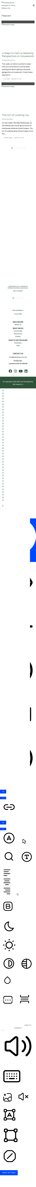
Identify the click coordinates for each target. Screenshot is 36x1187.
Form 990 (18, 314)
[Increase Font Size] (3, 791)
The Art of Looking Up (15, 115)
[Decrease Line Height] (3, 829)
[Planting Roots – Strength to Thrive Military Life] (10, 5)
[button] (12, 516)
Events (18, 336)
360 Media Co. (18, 384)
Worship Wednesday (7, 119)
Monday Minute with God (8, 60)
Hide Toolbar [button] (8, 559)
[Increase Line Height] (3, 822)
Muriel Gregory (8, 137)
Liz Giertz (7, 78)
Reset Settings (8, 1173)
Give (18, 345)
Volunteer (18, 343)
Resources (18, 334)
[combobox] (5, 453)
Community (18, 331)
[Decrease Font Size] (3, 798)
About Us (18, 324)
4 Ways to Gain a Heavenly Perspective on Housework (18, 55)
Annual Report (18, 310)
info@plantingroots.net (18, 357)
